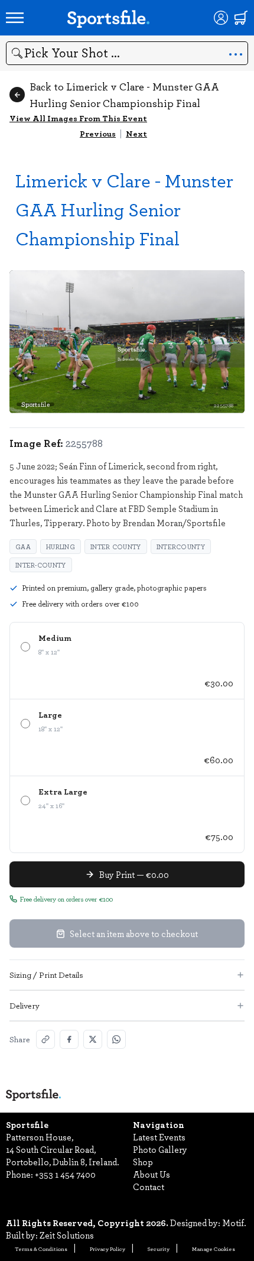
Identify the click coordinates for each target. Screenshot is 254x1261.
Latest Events (159, 1137)
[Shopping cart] (241, 18)
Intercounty (181, 546)
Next (136, 133)
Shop (143, 1162)
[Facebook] (69, 1039)
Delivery (24, 1005)
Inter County (115, 546)
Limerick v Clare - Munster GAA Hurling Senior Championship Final (124, 209)
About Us (151, 1174)
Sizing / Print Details (46, 974)
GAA (23, 546)
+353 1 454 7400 (65, 1174)
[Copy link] (45, 1039)
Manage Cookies (213, 1248)
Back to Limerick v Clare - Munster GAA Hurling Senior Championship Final (124, 94)
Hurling (60, 546)
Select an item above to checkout (134, 933)
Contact (148, 1186)
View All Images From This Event (78, 118)
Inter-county (40, 564)
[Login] (221, 18)
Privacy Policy (107, 1248)
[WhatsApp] (116, 1039)
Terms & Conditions (41, 1248)
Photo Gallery (160, 1149)
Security (159, 1248)
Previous (98, 133)
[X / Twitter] (92, 1039)
